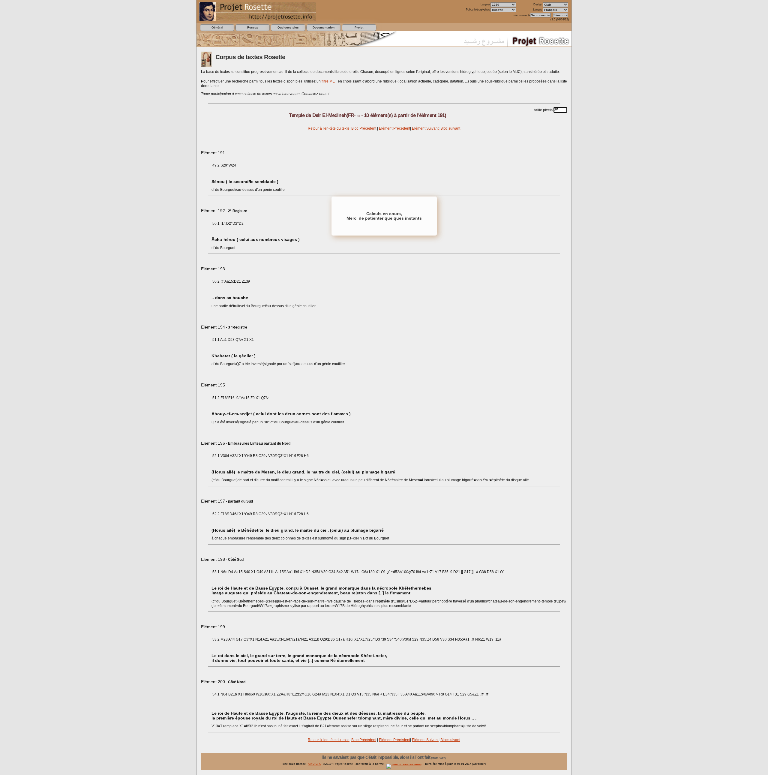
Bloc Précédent (363, 128)
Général (217, 27)
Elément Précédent (394, 128)
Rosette (252, 27)
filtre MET (329, 81)
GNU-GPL (314, 763)
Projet (359, 27)
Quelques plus (288, 27)
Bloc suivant (450, 128)
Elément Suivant (425, 128)
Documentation (323, 27)
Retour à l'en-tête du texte (329, 128)
